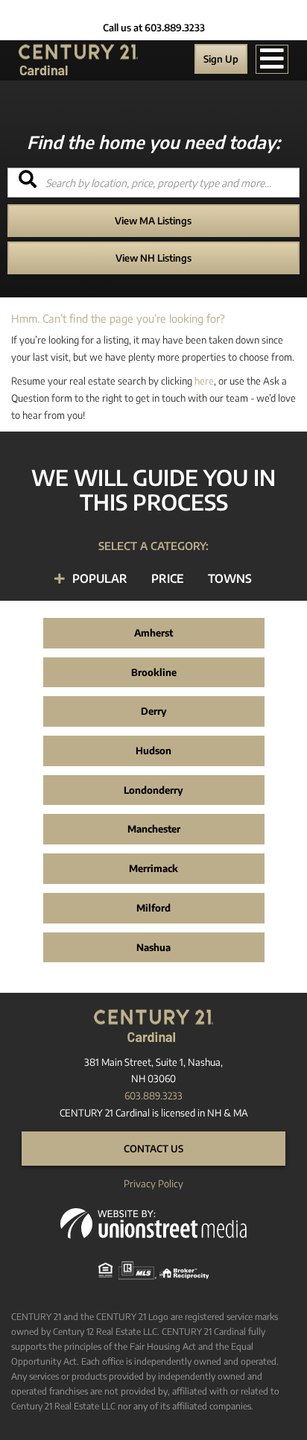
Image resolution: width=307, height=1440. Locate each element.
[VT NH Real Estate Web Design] (153, 1222)
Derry (154, 711)
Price (167, 578)
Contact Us (153, 1149)
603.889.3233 (153, 1096)
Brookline (154, 672)
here (204, 381)
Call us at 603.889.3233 (154, 28)
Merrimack (153, 868)
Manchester (153, 829)
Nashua (153, 947)
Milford (153, 908)
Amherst (153, 633)
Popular (99, 578)
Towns (230, 578)
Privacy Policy (153, 1184)
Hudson (153, 751)
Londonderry (153, 790)
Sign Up (220, 59)
